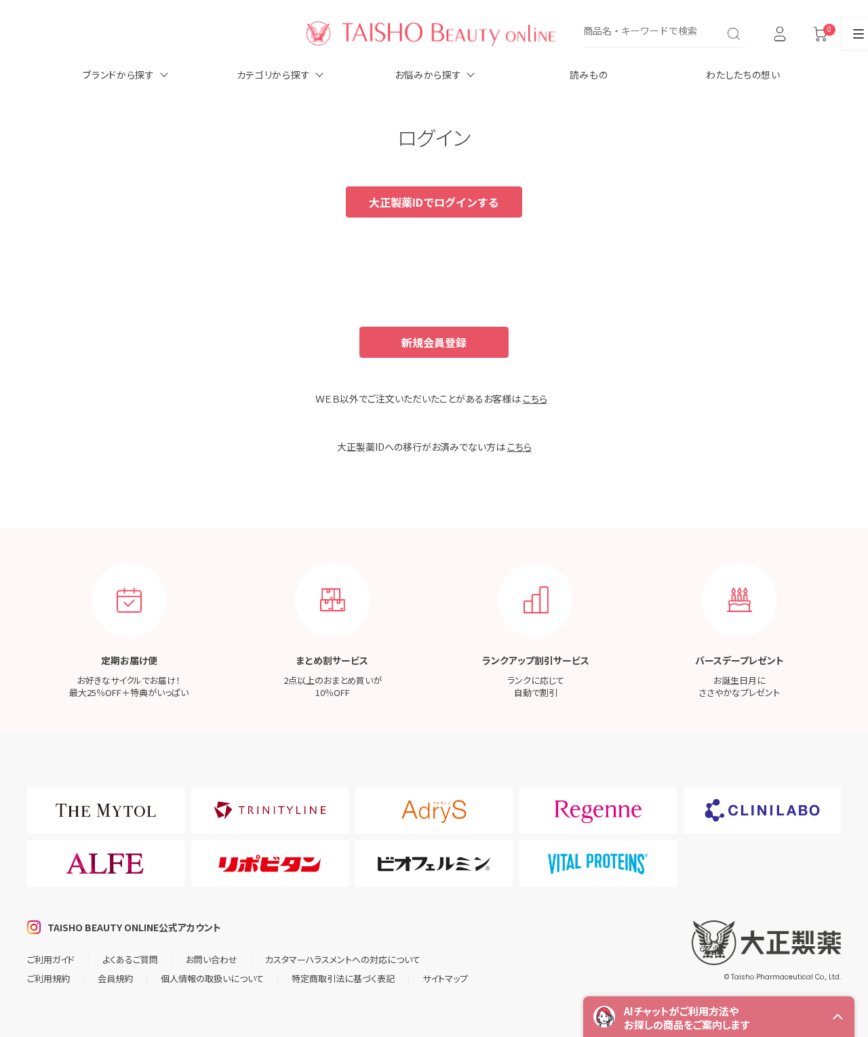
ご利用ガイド (51, 959)
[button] (718, 1016)
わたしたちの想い (743, 74)
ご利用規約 (48, 978)
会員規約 (115, 978)
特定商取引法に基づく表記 (343, 978)
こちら (535, 398)
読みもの (589, 74)
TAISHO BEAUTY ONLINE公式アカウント (134, 927)
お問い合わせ (211, 959)
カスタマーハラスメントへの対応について (342, 959)
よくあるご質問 (130, 959)
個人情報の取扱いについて (212, 978)
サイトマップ (445, 978)
